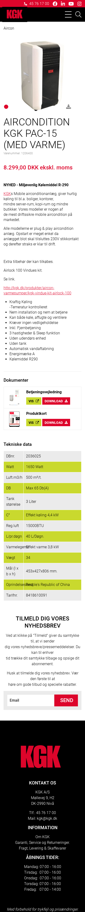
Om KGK (42, 837)
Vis (31, 401)
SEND (66, 700)
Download (54, 401)
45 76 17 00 (38, 3)
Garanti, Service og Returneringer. (42, 842)
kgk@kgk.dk (47, 818)
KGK (7, 193)
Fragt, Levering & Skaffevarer (42, 848)
